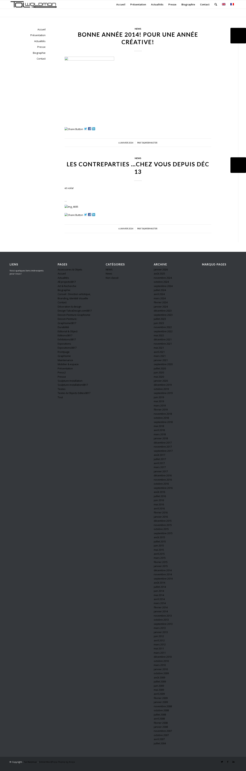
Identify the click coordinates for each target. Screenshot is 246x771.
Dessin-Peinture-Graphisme (74, 315)
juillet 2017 (160, 459)
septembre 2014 (163, 578)
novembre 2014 (163, 574)
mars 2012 (160, 644)
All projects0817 (67, 282)
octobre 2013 (161, 619)
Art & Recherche (67, 286)
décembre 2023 (163, 310)
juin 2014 (159, 591)
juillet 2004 (160, 743)
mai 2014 (159, 595)
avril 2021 (159, 352)
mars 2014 (160, 603)
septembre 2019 (163, 393)
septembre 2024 (163, 286)
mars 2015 (160, 558)
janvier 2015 (161, 566)
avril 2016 (159, 508)
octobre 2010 (161, 661)
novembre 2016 (163, 479)
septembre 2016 (163, 488)
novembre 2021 (163, 343)
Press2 (62, 372)
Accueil (41, 29)
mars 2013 (160, 628)
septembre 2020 (163, 364)
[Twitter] (222, 762)
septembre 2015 (163, 533)
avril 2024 (159, 294)
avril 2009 (159, 694)
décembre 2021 (163, 339)
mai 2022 (159, 335)
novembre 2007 (163, 731)
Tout (60, 397)
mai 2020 (159, 376)
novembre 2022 (163, 327)
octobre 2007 (161, 735)
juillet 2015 (160, 541)
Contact (41, 58)
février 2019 (161, 409)
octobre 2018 (161, 417)
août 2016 (159, 492)
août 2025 (159, 273)
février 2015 (161, 562)
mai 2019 (159, 401)
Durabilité (63, 327)
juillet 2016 (160, 496)
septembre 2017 (163, 451)
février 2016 (161, 512)
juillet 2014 (160, 587)
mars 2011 (160, 652)
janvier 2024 (161, 306)
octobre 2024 (161, 282)
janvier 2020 (161, 380)
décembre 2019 (163, 384)
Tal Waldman (30, 761)
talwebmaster (149, 143)
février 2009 (161, 698)
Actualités (40, 41)
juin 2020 (159, 372)
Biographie (39, 53)
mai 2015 (159, 549)
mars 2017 (160, 467)
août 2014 (159, 582)
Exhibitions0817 (67, 339)
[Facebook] (228, 762)
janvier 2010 (161, 669)
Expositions (64, 343)
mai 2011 (159, 648)
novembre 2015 (163, 525)
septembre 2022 (163, 331)
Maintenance (65, 360)
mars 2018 (160, 434)
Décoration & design (69, 306)
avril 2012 (159, 640)
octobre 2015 (161, 529)
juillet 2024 (160, 290)
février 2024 (161, 302)
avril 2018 (159, 430)
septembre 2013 (163, 624)
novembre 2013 (163, 615)
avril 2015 (159, 553)
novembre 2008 (163, 706)
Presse (41, 47)
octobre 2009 (161, 673)
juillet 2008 (160, 714)
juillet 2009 (160, 681)
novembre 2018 (163, 413)
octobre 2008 (161, 710)
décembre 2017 (163, 442)
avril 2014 (159, 599)
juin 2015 (159, 545)
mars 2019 (160, 405)
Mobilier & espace (68, 364)
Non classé (112, 277)
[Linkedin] (233, 762)
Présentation (38, 35)
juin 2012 (159, 636)
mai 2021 (159, 347)
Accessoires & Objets (70, 269)
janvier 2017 (161, 471)
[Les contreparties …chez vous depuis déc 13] (238, 165)
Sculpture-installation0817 (73, 384)
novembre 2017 (163, 446)
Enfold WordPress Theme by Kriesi (57, 761)
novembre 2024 (163, 277)
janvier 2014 (161, 611)
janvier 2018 (161, 438)
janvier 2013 (161, 632)
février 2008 (161, 723)
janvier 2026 (161, 269)
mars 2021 (160, 356)
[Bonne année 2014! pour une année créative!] (238, 35)
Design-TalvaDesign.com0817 (75, 310)
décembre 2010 (163, 656)
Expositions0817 (67, 347)
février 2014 (161, 607)
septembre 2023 (163, 315)
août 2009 (159, 677)
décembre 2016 (163, 475)
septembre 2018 (163, 422)
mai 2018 (159, 426)
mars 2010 (160, 665)
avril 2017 (159, 463)
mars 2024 (160, 298)
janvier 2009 (161, 702)
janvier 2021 (161, 360)
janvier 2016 (161, 516)
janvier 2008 (161, 727)
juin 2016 (159, 500)
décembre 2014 (163, 570)
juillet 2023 (160, 319)
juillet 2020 (160, 368)
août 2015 (159, 537)
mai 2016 (159, 504)
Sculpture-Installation (70, 380)
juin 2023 (159, 323)
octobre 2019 (161, 389)
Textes (62, 389)
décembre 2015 (163, 520)
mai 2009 (159, 689)
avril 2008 (159, 718)
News (138, 28)
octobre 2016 (161, 483)
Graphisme (64, 356)
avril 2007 (159, 739)
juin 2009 (159, 685)
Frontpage (64, 352)
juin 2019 (159, 397)
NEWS (109, 269)
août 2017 (159, 455)
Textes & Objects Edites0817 (74, 393)
